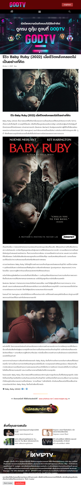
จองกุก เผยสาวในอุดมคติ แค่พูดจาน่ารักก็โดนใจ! (27, 431)
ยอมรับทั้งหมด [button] (20, 483)
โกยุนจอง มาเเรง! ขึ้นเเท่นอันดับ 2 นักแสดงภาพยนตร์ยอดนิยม (64, 431)
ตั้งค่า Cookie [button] (8, 483)
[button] (40, 12)
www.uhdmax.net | (46, 398)
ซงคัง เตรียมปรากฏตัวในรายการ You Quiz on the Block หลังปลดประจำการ (26, 440)
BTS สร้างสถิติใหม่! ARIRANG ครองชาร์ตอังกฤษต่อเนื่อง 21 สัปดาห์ (64, 440)
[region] (40, 34)
